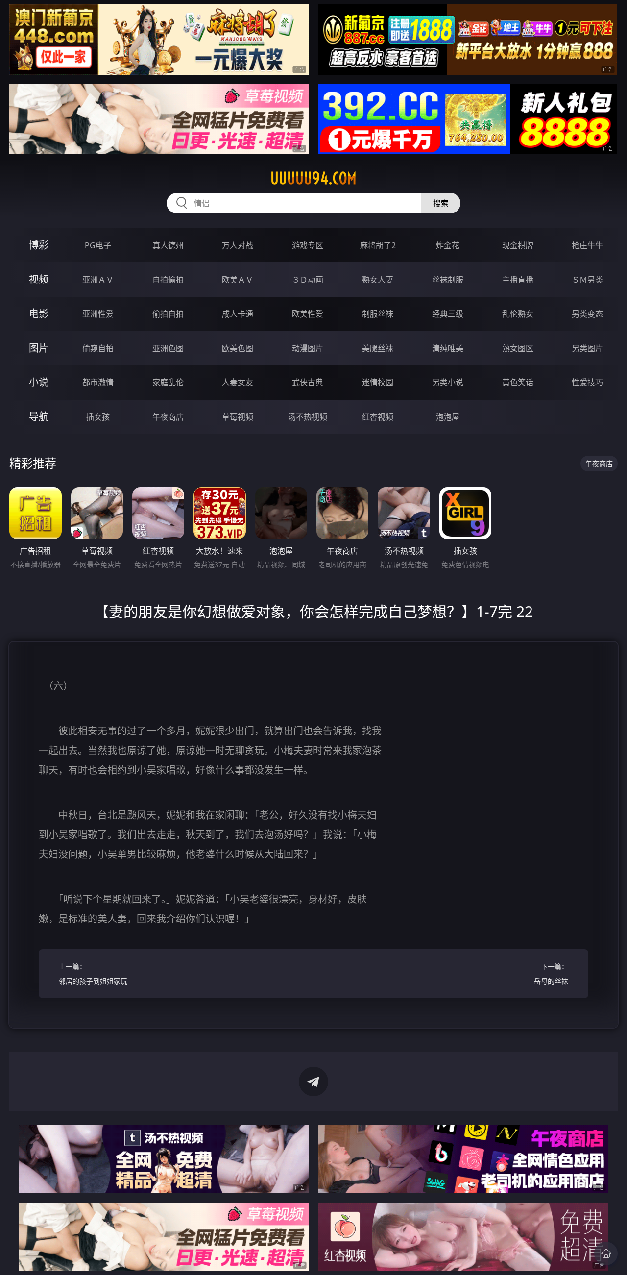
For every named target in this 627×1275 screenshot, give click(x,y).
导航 (38, 416)
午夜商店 (168, 416)
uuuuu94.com (313, 178)
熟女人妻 (377, 279)
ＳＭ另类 (587, 279)
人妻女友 (237, 382)
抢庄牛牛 (587, 245)
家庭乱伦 (168, 382)
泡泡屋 (447, 416)
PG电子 (98, 245)
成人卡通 (237, 313)
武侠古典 (307, 382)
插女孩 (98, 416)
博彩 (38, 245)
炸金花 (447, 245)
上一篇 (93, 974)
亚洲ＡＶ (98, 279)
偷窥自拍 (98, 348)
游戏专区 (307, 245)
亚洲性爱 (98, 313)
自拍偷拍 (168, 279)
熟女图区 (517, 348)
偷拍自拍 (168, 313)
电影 (38, 313)
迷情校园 (377, 382)
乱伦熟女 (517, 313)
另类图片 (587, 348)
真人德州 (168, 245)
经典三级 (447, 313)
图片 (38, 347)
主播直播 (517, 279)
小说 (38, 382)
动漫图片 (307, 348)
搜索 (441, 203)
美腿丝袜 (377, 348)
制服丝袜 (377, 313)
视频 (38, 279)
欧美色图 (237, 348)
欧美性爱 (307, 313)
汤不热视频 (307, 416)
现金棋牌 (517, 245)
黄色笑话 (517, 382)
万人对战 (237, 245)
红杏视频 (377, 416)
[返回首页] (606, 1253)
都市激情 (98, 382)
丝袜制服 (447, 279)
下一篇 (551, 974)
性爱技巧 (587, 382)
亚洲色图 (168, 348)
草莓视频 (237, 416)
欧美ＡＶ (237, 279)
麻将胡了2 (378, 245)
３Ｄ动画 (307, 279)
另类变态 (587, 313)
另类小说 (447, 382)
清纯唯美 (447, 348)
